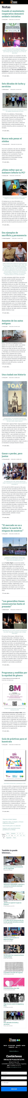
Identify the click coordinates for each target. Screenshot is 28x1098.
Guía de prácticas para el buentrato (14, 740)
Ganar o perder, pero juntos (12, 455)
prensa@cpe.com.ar (15, 1067)
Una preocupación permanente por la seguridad (13, 867)
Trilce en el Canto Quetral (10, 819)
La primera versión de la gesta (13, 972)
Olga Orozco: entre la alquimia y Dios (14, 1005)
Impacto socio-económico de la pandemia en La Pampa (11, 829)
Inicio (7, 833)
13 (20, 835)
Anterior (13, 833)
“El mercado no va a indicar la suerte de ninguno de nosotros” (12, 528)
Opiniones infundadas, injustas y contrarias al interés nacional (14, 885)
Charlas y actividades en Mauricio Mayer (11, 938)
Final (14, 837)
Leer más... (7, 76)
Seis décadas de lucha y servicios (13, 85)
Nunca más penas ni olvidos (12, 140)
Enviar (14, 1089)
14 (23, 835)
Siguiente (8, 837)
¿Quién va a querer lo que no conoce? (12, 903)
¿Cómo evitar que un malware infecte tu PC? (13, 171)
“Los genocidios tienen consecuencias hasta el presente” (13, 604)
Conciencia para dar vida (11, 988)
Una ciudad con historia (14, 374)
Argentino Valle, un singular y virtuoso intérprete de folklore (13, 822)
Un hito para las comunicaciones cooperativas (14, 956)
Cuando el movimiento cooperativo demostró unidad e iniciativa (13, 14)
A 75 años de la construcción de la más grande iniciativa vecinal (14, 921)
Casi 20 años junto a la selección (12, 825)
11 (14, 835)
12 (17, 835)
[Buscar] (19, 1047)
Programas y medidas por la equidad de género (14, 674)
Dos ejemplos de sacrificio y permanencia (14, 234)
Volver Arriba (13, 1051)
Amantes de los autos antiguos (12, 322)
